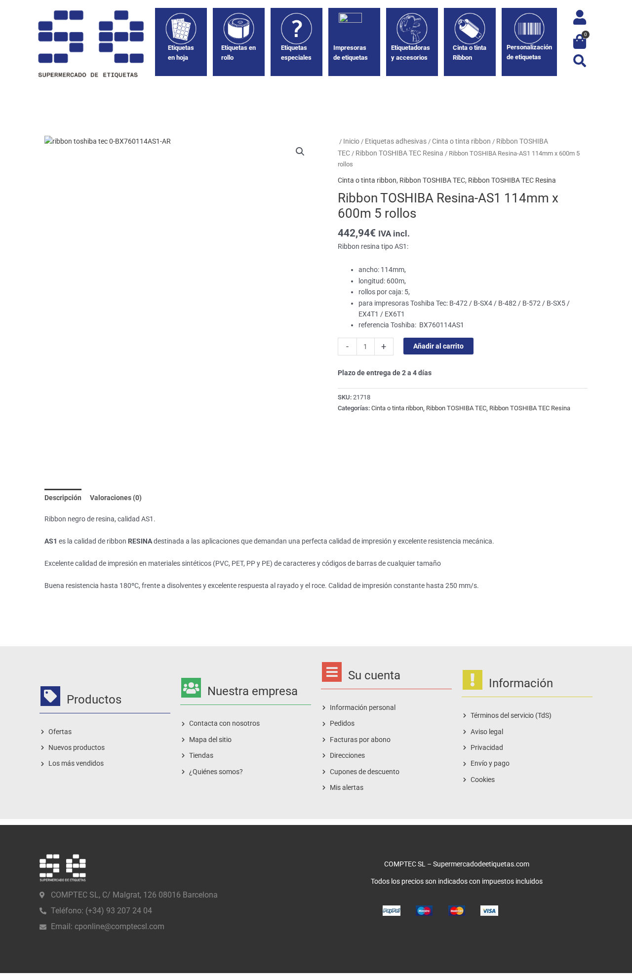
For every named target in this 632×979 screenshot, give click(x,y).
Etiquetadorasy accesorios (410, 52)
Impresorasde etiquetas (350, 52)
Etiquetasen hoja (181, 52)
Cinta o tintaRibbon (469, 52)
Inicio (351, 141)
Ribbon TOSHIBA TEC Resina (399, 153)
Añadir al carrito (438, 346)
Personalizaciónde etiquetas (529, 52)
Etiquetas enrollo (238, 52)
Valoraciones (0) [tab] (116, 498)
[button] (579, 60)
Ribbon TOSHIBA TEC (432, 180)
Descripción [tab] (62, 498)
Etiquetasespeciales (296, 52)
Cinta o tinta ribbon (461, 141)
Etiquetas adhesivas (396, 141)
